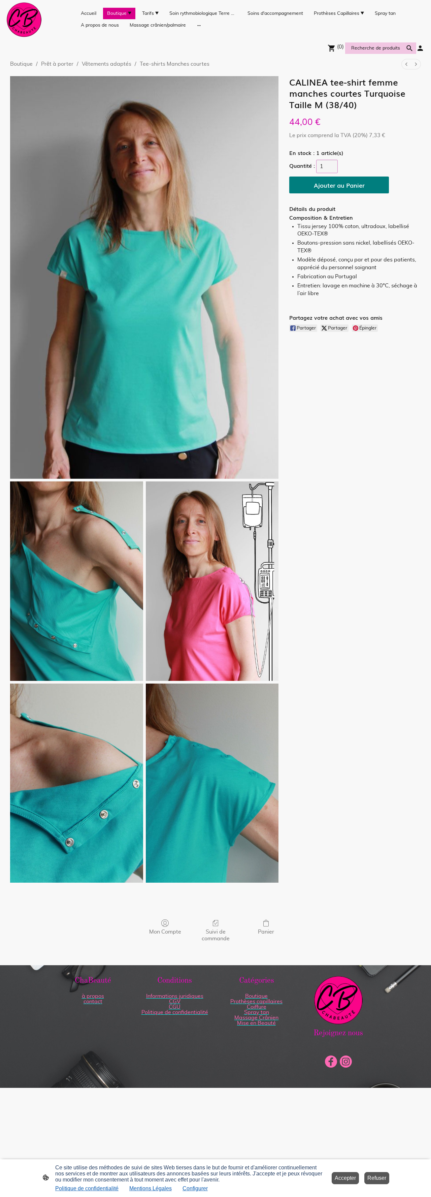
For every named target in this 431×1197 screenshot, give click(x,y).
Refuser (376, 1178)
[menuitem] (406, 64)
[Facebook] (331, 1062)
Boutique (21, 64)
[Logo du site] (24, 19)
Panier (266, 932)
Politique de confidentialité (87, 1188)
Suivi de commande (216, 935)
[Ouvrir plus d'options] (199, 25)
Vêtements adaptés (106, 64)
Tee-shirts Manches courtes (174, 64)
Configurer (195, 1188)
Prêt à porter (57, 64)
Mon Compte (165, 932)
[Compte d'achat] (420, 48)
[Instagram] (346, 1062)
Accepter (345, 1178)
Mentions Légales (150, 1188)
